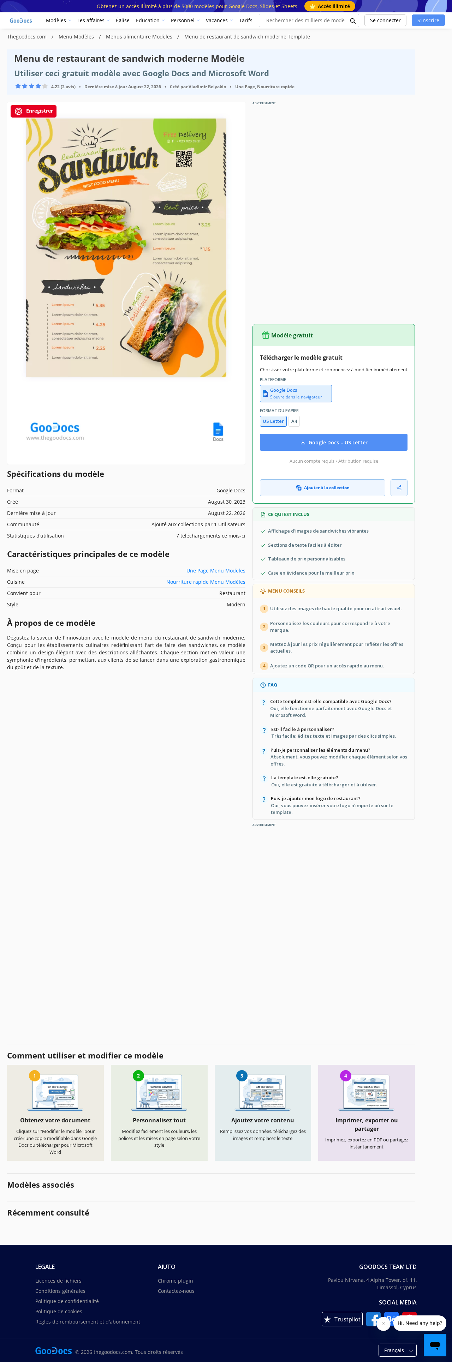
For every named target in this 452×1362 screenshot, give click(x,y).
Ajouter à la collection (327, 488)
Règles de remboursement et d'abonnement (87, 1321)
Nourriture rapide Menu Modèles (205, 581)
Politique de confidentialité (67, 1301)
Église (123, 20)
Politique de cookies (58, 1311)
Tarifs (245, 20)
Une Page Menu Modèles (215, 570)
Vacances (217, 20)
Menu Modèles (77, 36)
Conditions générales (60, 1291)
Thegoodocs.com (27, 36)
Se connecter (385, 20)
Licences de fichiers (58, 1280)
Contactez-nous (176, 1291)
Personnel (183, 20)
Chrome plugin (175, 1280)
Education (148, 20)
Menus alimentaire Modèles (140, 36)
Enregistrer (39, 110)
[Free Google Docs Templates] (21, 20)
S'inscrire (428, 20)
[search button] (353, 20)
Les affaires (91, 20)
